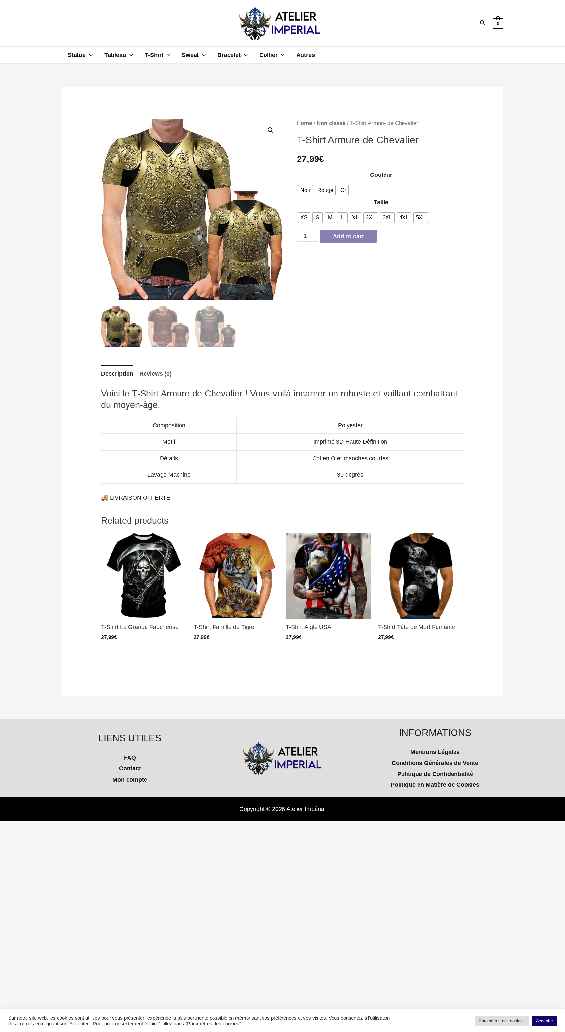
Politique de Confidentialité (435, 774)
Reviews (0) (155, 373)
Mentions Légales (435, 752)
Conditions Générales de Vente (435, 763)
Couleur (381, 175)
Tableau (115, 55)
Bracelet (229, 55)
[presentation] (89, 55)
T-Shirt (154, 55)
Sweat (190, 55)
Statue (77, 55)
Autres (305, 55)
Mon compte (129, 779)
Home (304, 123)
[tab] (117, 373)
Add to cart (348, 236)
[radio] (305, 190)
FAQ (130, 757)
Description (117, 373)
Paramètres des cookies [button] (502, 1020)
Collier (268, 55)
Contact (130, 768)
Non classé (331, 123)
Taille (381, 202)
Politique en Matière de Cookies (435, 785)
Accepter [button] (544, 1020)
